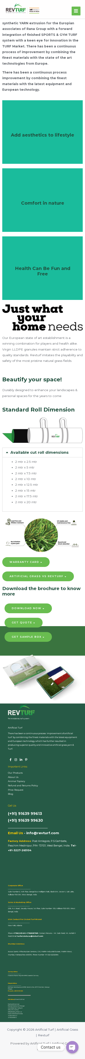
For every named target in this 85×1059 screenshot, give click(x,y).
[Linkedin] (21, 759)
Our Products (15, 772)
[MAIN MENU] (76, 11)
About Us (13, 777)
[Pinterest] (26, 759)
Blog (10, 793)
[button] (26, 562)
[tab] (42, 452)
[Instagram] (15, 759)
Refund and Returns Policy (23, 785)
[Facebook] (10, 759)
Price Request (15, 789)
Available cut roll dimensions (39, 452)
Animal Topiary (16, 781)
